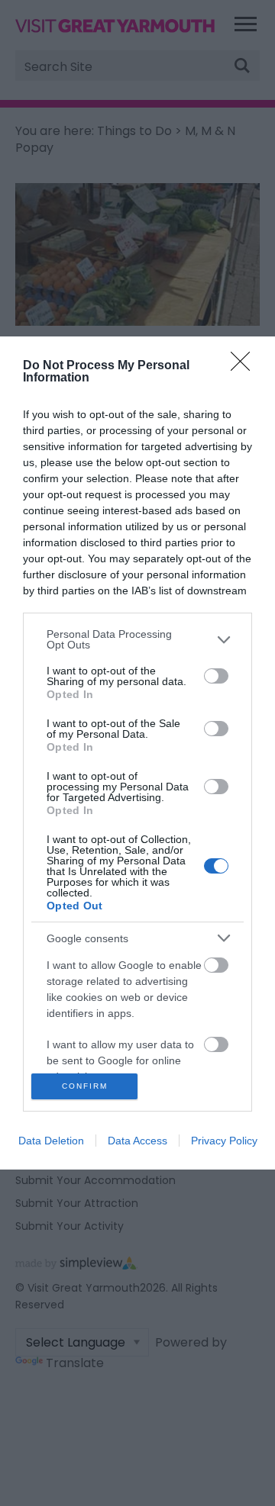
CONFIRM (85, 1086)
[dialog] (137, 752)
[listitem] (137, 639)
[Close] (245, 366)
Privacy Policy (224, 1140)
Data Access (137, 1140)
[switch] (216, 676)
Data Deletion (51, 1140)
